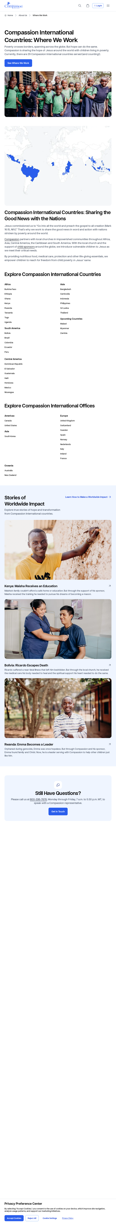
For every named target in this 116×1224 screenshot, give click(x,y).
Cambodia (65, 294)
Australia (9, 470)
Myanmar (64, 328)
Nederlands (65, 444)
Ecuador (8, 347)
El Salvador (10, 368)
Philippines (65, 303)
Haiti (6, 378)
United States (11, 425)
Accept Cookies (14, 1218)
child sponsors (26, 246)
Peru (7, 352)
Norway (63, 439)
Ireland (63, 453)
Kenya (7, 303)
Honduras (9, 383)
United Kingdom (67, 420)
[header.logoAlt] (14, 7)
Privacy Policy (67, 1218)
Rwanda (8, 308)
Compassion (12, 239)
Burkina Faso (10, 289)
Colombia (9, 342)
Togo (7, 317)
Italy (62, 449)
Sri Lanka (64, 308)
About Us (23, 15)
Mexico (8, 387)
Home (10, 15)
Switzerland (65, 425)
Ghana (7, 298)
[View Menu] (108, 5)
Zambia (63, 333)
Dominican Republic (14, 364)
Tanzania (9, 312)
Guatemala (10, 373)
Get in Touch (58, 811)
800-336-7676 (38, 799)
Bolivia (7, 333)
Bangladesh (65, 289)
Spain (62, 435)
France (63, 458)
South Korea (10, 436)
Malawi (63, 323)
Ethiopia (8, 294)
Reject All (32, 1218)
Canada (8, 420)
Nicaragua (9, 392)
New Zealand (10, 475)
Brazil (7, 338)
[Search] (79, 5)
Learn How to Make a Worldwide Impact (86, 496)
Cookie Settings (50, 1218)
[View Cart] (87, 5)
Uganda (8, 322)
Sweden (64, 430)
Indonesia (64, 298)
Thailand (64, 312)
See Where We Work (18, 63)
